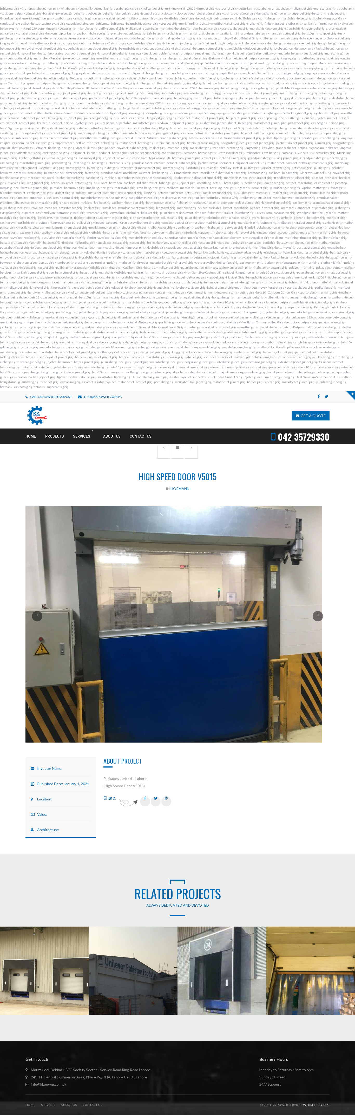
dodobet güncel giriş (258, 48)
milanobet (253, 153)
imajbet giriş (221, 103)
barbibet (48, 13)
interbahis (190, 232)
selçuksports (9, 232)
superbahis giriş (75, 48)
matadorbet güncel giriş (141, 38)
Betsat (237, 168)
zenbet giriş (308, 43)
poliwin (214, 317)
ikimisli (250, 227)
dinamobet (75, 103)
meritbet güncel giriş (289, 73)
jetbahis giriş (39, 158)
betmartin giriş (225, 108)
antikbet (19, 317)
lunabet (140, 138)
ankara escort (69, 203)
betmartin (290, 372)
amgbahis (62, 332)
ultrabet (117, 287)
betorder (170, 88)
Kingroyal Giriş (334, 18)
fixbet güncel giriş (56, 78)
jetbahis (95, 232)
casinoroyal (137, 118)
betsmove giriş (10, 48)
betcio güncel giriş (20, 58)
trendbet (184, 118)
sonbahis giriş (332, 223)
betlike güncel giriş (111, 28)
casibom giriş (64, 18)
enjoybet (28, 48)
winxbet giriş (69, 8)
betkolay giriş (9, 28)
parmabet (62, 98)
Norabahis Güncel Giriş (298, 153)
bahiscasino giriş (225, 98)
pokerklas (26, 148)
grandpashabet (279, 8)
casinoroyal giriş (90, 158)
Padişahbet (49, 128)
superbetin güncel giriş (62, 272)
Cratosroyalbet (105, 382)
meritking (166, 28)
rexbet (202, 208)
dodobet (267, 128)
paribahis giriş (208, 73)
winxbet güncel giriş (248, 282)
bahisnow (102, 23)
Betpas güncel (9, 188)
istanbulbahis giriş (127, 13)
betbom (116, 133)
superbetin (150, 28)
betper (337, 267)
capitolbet (94, 38)
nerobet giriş (338, 158)
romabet (343, 128)
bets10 (204, 23)
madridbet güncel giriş (221, 223)
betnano (307, 78)
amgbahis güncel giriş (89, 18)
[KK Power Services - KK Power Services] (37, 415)
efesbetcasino (73, 63)
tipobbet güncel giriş (99, 13)
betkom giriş (274, 28)
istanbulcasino (164, 287)
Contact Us (92, 1105)
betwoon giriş (304, 48)
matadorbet (173, 68)
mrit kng (110, 178)
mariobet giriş (69, 138)
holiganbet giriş (152, 8)
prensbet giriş (61, 163)
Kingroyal (70, 247)
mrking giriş (191, 68)
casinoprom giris (251, 262)
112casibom (263, 213)
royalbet (202, 113)
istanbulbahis (215, 252)
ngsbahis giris (27, 327)
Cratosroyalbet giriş (231, 153)
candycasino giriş (275, 282)
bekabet (246, 133)
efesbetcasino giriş (244, 103)
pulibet (22, 98)
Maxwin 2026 (188, 88)
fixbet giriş (304, 18)
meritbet (217, 23)
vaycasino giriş (151, 133)
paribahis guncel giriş (31, 272)
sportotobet (307, 292)
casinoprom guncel (271, 118)
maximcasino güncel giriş (166, 272)
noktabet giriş (55, 317)
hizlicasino (147, 332)
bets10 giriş (310, 33)
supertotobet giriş (300, 307)
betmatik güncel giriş (108, 138)
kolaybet (245, 43)
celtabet (228, 272)
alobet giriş (7, 362)
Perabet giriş (276, 287)
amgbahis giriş (304, 342)
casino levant (250, 218)
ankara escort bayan (234, 317)
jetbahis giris (81, 163)
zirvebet (142, 262)
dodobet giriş (346, 8)
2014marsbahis (167, 103)
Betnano (26, 307)
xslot (178, 13)
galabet (121, 93)
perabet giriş (8, 38)
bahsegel (306, 38)
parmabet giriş (269, 18)
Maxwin (166, 277)
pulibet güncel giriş (249, 68)
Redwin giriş (303, 98)
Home (30, 1105)
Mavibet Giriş (235, 277)
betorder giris (112, 232)
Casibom (325, 362)
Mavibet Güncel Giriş (115, 88)
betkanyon (270, 53)
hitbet (207, 83)
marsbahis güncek (218, 53)
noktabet (332, 148)
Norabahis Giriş (119, 163)
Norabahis (86, 257)
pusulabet (260, 8)
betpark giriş (321, 98)
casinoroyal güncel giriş (239, 13)
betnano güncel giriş (138, 257)
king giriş (52, 28)
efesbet (159, 163)
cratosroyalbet (65, 53)
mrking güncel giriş (224, 43)
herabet (225, 163)
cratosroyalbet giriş (256, 238)
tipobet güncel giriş (287, 138)
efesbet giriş (168, 23)
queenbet (55, 123)
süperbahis (292, 28)
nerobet (198, 223)
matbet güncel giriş (277, 68)
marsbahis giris (91, 307)
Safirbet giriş (155, 33)
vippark (81, 148)
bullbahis (222, 63)
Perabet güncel (324, 307)
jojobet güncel (283, 48)
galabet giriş (331, 58)
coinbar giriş (50, 93)
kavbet (227, 208)
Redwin (162, 123)
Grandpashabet (10, 18)
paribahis (310, 23)
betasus (163, 193)
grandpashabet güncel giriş (18, 203)
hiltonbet (6, 193)
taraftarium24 (229, 33)
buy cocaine (291, 78)
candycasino (8, 23)
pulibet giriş (283, 128)
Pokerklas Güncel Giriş (226, 377)
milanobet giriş (87, 28)
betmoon (189, 153)
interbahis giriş (172, 93)
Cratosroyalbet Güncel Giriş (189, 377)
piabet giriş (342, 208)
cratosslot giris (226, 8)
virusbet (189, 322)
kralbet (110, 18)
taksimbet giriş (235, 23)
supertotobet (323, 38)
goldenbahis (35, 302)
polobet (188, 13)
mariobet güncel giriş (183, 73)
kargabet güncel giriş (300, 108)
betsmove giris (302, 168)
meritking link (188, 23)
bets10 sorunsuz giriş (159, 337)
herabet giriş (279, 63)
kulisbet (238, 53)
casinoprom (202, 103)
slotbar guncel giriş (141, 103)
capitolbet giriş (230, 73)
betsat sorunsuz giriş (14, 242)
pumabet (56, 188)
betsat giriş (99, 163)
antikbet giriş (109, 277)
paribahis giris (195, 168)
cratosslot (253, 128)
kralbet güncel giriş (300, 143)
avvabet (16, 238)
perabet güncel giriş (127, 8)
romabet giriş (240, 113)
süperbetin (253, 53)
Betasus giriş (170, 317)
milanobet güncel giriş (320, 128)
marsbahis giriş (324, 8)
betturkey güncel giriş (297, 113)
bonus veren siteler (108, 257)
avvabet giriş (78, 98)
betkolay (305, 163)
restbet (24, 23)
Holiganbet (133, 28)
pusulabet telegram (80, 23)
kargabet (45, 168)
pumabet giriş (17, 292)
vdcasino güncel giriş (96, 337)
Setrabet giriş (210, 78)
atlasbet (317, 178)
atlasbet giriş (49, 297)
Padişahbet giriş (281, 257)
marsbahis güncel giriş (284, 33)
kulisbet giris (225, 68)
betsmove (259, 43)
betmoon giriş (257, 173)
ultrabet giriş (152, 58)
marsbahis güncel (147, 277)
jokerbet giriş (244, 213)
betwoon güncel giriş (312, 227)
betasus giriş (186, 113)
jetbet (121, 18)
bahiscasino (160, 63)
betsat (35, 23)
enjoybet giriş (317, 68)
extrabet (141, 297)
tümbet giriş (64, 262)
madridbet (41, 58)
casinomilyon (45, 213)
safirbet (165, 38)
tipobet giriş (210, 33)
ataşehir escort (309, 83)
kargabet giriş (263, 88)
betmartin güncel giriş (313, 252)
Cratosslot (24, 113)
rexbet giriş (210, 158)
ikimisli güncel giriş (319, 302)
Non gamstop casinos (66, 83)
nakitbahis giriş (264, 133)
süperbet (176, 193)
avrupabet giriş (10, 213)
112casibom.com (319, 317)
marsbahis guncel (200, 238)
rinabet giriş (261, 267)
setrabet (340, 302)
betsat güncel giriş (338, 257)
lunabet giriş (276, 43)
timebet (200, 213)
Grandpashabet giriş (331, 133)
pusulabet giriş (135, 33)
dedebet (96, 108)
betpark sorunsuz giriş (264, 58)
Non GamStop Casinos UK (71, 88)
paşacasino (316, 148)
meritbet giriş (203, 98)
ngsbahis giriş (9, 218)
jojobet (79, 43)
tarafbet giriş (20, 93)
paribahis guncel (205, 302)
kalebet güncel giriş (220, 287)
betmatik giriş (103, 8)
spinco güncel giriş (341, 312)
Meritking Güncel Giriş (167, 327)
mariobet (109, 193)
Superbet (271, 302)
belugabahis (327, 213)
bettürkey (245, 8)
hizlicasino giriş (42, 108)
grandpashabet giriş (234, 28)
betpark (5, 138)
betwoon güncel (267, 98)
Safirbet (152, 138)
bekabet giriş (149, 213)
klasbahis (338, 98)
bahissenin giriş (116, 198)
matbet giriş (54, 63)
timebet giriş (205, 8)
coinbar (216, 307)
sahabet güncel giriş (30, 33)
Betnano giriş (117, 43)
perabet (172, 163)
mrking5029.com (32, 28)
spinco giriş (336, 123)
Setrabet (40, 148)
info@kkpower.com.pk (102, 397)
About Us (69, 1105)
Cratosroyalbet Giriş (270, 322)
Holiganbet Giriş (133, 108)
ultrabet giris (80, 232)
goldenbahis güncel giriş (144, 43)
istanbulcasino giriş (25, 138)
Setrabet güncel (127, 282)
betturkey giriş (311, 58)
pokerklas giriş (55, 307)
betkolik (35, 242)
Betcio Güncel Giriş (244, 38)
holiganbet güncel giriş (333, 43)
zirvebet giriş (153, 88)
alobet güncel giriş (266, 93)
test (341, 33)
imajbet (242, 108)
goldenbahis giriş (183, 38)
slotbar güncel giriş (155, 377)
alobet (291, 103)
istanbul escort (151, 13)
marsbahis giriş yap (303, 357)
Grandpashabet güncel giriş (40, 8)
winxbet (298, 128)
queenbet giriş (86, 53)
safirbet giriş (222, 337)
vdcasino (114, 63)
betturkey (96, 128)
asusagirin (295, 297)
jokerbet (69, 58)
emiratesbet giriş (70, 208)
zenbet (199, 53)
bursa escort (49, 138)
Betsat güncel (181, 48)
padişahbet (7, 277)
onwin (121, 158)
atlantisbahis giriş (29, 153)
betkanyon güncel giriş (236, 88)
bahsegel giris (99, 33)
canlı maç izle (131, 252)
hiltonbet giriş (164, 83)
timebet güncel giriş (68, 252)
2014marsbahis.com (184, 173)
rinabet (262, 232)
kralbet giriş (268, 38)
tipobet (318, 18)
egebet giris (183, 223)
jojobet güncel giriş (208, 13)
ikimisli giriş (323, 143)
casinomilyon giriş (151, 18)
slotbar (168, 13)
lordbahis (49, 322)
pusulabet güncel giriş (102, 48)
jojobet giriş (188, 43)
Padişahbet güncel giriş (331, 48)
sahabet (92, 73)
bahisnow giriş (9, 8)
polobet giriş (33, 337)
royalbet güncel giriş (63, 158)
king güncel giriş (329, 23)
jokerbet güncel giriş (70, 13)
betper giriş (254, 382)
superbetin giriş (251, 183)
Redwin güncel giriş (77, 372)
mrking (264, 63)
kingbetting (252, 148)
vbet (39, 48)
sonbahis (269, 242)
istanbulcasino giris (323, 193)
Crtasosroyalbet (131, 223)
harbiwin (34, 292)
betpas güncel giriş (41, 98)
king (346, 63)
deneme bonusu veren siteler (65, 38)
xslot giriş (165, 227)
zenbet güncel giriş (40, 193)
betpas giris (120, 153)
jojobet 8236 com (98, 218)
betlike (80, 143)
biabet (30, 143)
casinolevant (228, 18)
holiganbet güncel (234, 58)
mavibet (212, 168)
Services (48, 1105)
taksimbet (132, 213)
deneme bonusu (222, 367)
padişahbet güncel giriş (144, 198)
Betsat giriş (54, 118)
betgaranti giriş (294, 262)
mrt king (170, 8)
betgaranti (319, 13)
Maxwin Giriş (16, 183)
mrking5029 (186, 8)
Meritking (292, 88)
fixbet (269, 23)
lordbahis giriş (175, 33)
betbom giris (51, 242)
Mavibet (291, 163)
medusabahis (173, 78)
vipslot (306, 188)
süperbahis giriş (74, 238)
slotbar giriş (255, 23)
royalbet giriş (271, 153)
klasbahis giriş (156, 247)
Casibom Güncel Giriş (283, 292)
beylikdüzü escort (255, 307)
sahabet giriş (336, 13)
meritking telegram (30, 227)
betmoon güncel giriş (55, 73)
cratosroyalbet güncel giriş (55, 357)
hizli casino (334, 63)
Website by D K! (316, 1105)
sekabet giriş (109, 143)
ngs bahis (286, 277)
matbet (132, 18)
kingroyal (6, 43)
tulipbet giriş (328, 33)
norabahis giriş (81, 332)
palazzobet (323, 267)
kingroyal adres (162, 342)
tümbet (162, 332)
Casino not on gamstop (23, 83)
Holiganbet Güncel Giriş (249, 163)
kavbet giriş (7, 98)
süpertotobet (137, 78)
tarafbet (175, 128)
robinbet (131, 322)
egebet (319, 113)
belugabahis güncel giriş (273, 13)
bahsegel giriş (86, 58)
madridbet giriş (290, 93)
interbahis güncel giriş (231, 362)
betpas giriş (67, 28)
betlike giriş (142, 232)
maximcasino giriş (331, 322)
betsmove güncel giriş (208, 48)
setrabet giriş (126, 83)
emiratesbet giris (30, 38)
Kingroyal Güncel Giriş (315, 173)
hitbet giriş (310, 93)
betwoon (227, 203)
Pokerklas (290, 252)
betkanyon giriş (110, 342)
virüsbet (203, 43)
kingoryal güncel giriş (161, 118)
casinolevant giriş (53, 23)
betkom (51, 33)
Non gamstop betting (144, 218)
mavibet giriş (35, 63)
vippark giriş (67, 33)
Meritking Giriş (150, 93)
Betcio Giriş (265, 73)
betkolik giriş (315, 257)
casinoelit (342, 103)
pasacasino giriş (208, 143)
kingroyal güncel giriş (112, 53)
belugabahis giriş (130, 48)
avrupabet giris (329, 347)
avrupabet (119, 337)
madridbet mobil (40, 43)
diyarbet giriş (74, 173)
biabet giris (215, 227)
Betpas (298, 327)
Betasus (215, 58)
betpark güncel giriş (28, 13)
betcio (294, 133)
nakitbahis (105, 377)
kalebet (291, 227)
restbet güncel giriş (206, 203)
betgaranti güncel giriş (241, 118)
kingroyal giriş (63, 43)
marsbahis (288, 18)
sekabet (337, 168)
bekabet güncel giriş (270, 227)
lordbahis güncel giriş (179, 18)
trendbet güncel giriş (302, 242)
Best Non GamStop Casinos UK (76, 68)
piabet (243, 78)
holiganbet (45, 53)
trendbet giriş (53, 48)
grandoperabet (30, 322)
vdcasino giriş (253, 252)
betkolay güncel (207, 18)
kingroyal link (27, 53)
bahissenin (170, 43)
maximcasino (105, 247)
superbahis (238, 63)
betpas (188, 53)
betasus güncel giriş (156, 48)
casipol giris (319, 123)
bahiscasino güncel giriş (63, 198)
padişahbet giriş (325, 287)
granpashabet (9, 307)
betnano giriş (114, 128)
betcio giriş (182, 28)
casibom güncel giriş (55, 232)
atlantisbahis (233, 48)
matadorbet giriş (290, 53)
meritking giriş (172, 153)
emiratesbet (16, 63)
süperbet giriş (301, 13)
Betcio (35, 93)
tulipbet (142, 183)
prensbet (117, 33)
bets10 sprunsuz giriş (14, 372)
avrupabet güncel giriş (161, 113)
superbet (304, 208)
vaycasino (233, 93)
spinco (68, 123)
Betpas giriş (78, 78)
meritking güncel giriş (38, 18)
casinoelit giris (343, 83)
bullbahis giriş (248, 18)
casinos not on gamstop (213, 38)
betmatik (86, 8)
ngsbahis (20, 173)
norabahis (126, 277)
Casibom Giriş (132, 267)
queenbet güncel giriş (133, 178)
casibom (7, 13)
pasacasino (234, 252)
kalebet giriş (119, 238)
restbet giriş (8, 53)
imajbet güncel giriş (113, 78)
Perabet (55, 58)
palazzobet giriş (298, 123)
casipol (312, 347)
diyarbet (347, 23)
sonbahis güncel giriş (141, 367)
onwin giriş (29, 68)
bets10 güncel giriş (13, 128)
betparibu (226, 282)
